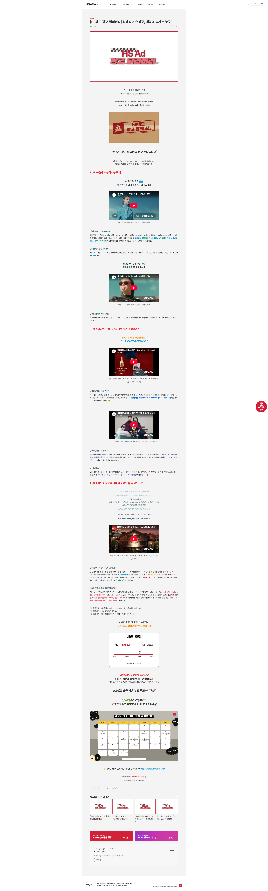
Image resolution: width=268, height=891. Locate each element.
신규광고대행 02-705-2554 (120, 885)
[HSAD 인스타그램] (156, 836)
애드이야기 (113, 4)
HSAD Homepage (122, 883)
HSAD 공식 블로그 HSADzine (92, 4)
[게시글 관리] (100, 788)
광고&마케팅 (127, 4)
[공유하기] (98, 788)
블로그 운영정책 (101, 883)
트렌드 (140, 4)
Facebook (172, 25)
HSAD (89, 883)
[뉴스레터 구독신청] (111, 836)
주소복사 (176, 25)
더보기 (177, 796)
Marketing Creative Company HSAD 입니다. (108, 856)
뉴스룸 (150, 4)
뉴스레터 (162, 4)
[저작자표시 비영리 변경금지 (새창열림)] (115, 788)
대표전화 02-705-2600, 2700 (104, 885)
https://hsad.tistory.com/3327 (152, 768)
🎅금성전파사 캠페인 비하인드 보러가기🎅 (134, 625)
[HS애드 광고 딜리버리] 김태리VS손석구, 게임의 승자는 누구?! (132, 21)
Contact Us (131, 883)
